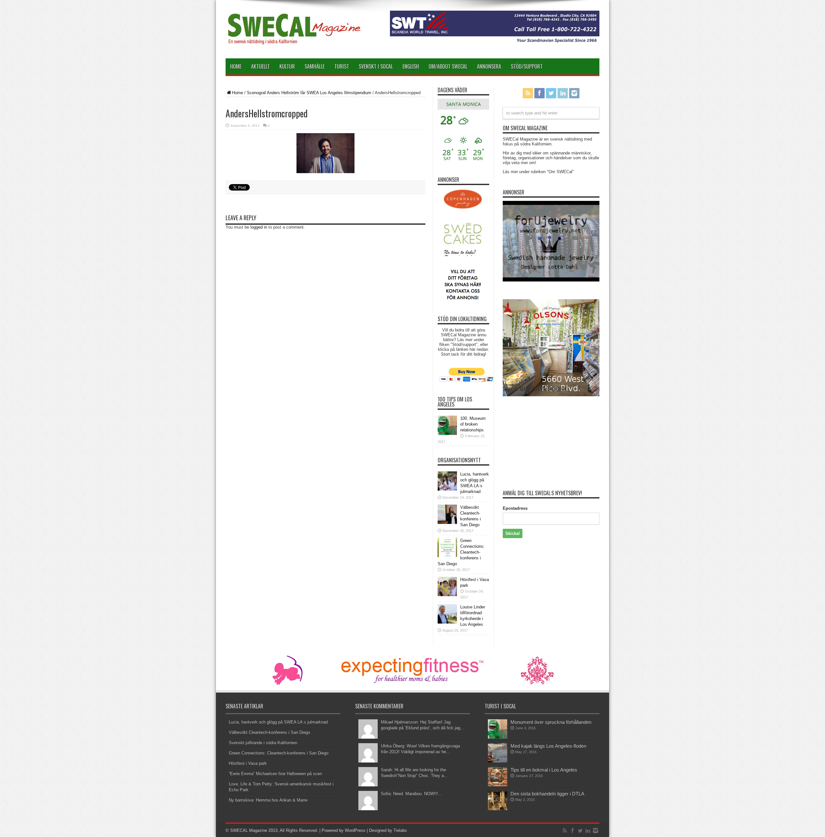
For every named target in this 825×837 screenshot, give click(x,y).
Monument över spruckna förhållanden (550, 722)
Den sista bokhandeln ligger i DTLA (547, 793)
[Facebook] (539, 93)
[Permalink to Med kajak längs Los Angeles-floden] (497, 753)
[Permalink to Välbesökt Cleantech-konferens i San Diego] (447, 514)
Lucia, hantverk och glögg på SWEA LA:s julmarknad (278, 722)
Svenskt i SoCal (376, 66)
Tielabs (400, 830)
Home (235, 66)
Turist (341, 66)
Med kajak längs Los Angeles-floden (548, 746)
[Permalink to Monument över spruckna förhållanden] (497, 729)
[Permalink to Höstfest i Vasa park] (447, 586)
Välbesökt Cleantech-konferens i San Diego (269, 732)
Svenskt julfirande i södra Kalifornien (263, 742)
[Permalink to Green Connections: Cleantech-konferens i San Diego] (447, 547)
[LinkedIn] (563, 93)
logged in (258, 227)
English (411, 66)
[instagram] (574, 93)
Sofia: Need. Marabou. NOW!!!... (411, 793)
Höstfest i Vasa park (248, 763)
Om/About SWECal (448, 66)
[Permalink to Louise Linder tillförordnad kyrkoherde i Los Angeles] (447, 614)
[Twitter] (551, 93)
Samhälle (315, 66)
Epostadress (515, 508)
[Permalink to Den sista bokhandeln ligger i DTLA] (497, 800)
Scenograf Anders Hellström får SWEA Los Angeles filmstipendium (309, 92)
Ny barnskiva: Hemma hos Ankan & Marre (268, 800)
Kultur (287, 66)
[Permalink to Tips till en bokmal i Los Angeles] (497, 776)
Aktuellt (260, 66)
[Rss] (528, 93)
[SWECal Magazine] (295, 31)
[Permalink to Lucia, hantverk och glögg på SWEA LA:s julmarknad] (447, 481)
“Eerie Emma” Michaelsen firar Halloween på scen (275, 773)
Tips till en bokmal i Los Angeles (543, 770)
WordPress (355, 830)
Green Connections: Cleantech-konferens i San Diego (461, 552)
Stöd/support (527, 66)
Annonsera (489, 66)
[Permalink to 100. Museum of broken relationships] (447, 425)
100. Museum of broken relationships (473, 424)
